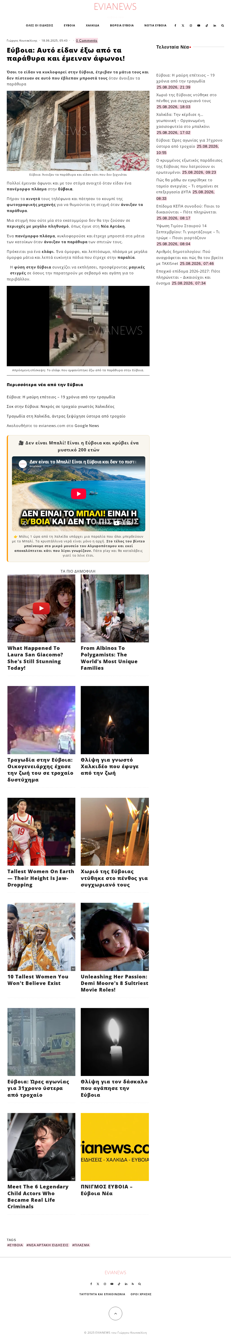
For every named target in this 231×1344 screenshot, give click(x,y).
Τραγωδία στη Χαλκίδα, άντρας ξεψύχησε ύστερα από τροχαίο (66, 416)
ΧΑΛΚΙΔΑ (92, 25)
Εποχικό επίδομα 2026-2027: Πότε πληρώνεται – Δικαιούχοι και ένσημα (188, 277)
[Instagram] (191, 25)
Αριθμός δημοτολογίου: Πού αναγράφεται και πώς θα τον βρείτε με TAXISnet (190, 257)
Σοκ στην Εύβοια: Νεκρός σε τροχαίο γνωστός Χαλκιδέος (61, 406)
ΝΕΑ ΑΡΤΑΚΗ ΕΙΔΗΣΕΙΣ (49, 1245)
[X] (183, 25)
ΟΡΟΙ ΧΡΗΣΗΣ (141, 1294)
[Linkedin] (215, 25)
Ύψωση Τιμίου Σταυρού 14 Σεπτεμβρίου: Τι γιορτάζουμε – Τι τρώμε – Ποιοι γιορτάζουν (188, 231)
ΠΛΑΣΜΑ (81, 1245)
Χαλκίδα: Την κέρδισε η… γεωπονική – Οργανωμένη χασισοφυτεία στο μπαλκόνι (183, 120)
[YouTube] (199, 25)
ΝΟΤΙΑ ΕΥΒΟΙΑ (155, 25)
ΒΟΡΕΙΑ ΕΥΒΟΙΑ (122, 25)
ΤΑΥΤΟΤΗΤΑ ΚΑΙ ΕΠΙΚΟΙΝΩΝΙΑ (102, 1294)
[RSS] (132, 1284)
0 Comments (86, 40)
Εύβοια (65, 189)
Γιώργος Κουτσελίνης (22, 40)
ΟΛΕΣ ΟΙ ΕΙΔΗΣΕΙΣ (39, 25)
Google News (87, 425)
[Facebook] (175, 25)
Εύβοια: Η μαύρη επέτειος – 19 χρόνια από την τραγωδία (61, 396)
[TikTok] (207, 25)
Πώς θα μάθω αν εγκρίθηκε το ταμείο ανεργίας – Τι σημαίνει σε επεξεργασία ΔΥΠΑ (187, 185)
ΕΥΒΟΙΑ (69, 25)
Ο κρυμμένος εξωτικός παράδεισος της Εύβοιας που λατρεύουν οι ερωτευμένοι (189, 166)
